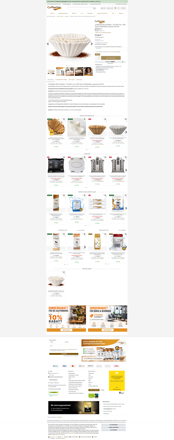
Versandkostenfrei (100, 181)
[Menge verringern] (99, 59)
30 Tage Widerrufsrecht (96, 4)
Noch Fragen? (72, 79)
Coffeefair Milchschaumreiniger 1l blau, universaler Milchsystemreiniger (77, 214)
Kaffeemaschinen (62, 13)
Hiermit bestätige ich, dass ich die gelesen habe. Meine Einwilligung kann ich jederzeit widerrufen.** (64, 350)
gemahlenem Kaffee (85, 420)
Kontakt (102, 390)
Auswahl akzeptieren (113, 427)
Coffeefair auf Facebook (122, 4)
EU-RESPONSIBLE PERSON (61, 79)
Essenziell (52, 436)
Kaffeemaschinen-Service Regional (76, 393)
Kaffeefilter (67, 16)
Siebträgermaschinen (103, 422)
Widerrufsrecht (72, 376)
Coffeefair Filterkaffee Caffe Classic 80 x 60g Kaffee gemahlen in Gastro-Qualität (56, 176)
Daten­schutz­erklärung (60, 434)
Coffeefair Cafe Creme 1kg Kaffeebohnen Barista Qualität (56, 253)
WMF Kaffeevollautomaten (84, 422)
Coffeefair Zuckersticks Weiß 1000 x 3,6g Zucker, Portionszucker (97, 214)
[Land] (115, 8)
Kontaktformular (53, 379)
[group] (56, 127)
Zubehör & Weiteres (102, 13)
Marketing (66, 436)
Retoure (90, 378)
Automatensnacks (116, 420)
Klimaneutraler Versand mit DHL (81, 4)
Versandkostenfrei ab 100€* (54, 4)
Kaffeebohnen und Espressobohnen (96, 420)
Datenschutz (91, 373)
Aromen (123, 420)
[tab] (50, 80)
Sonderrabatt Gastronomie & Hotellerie (77, 380)
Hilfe (70, 378)
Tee (81, 13)
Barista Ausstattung (73, 387)
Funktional (52, 438)
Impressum (90, 376)
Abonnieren (64, 353)
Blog (89, 380)
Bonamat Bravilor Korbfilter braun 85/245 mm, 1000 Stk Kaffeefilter (97, 138)
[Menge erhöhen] (99, 57)
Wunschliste (99, 64)
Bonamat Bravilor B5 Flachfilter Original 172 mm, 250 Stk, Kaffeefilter (76, 176)
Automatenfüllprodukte (107, 420)
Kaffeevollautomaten (75, 422)
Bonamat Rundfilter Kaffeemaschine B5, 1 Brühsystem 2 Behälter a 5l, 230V (97, 176)
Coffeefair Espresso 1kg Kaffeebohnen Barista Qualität (77, 253)
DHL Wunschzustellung (86, 436)
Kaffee (52, 13)
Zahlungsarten (72, 373)
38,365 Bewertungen (117, 389)
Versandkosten (105, 42)
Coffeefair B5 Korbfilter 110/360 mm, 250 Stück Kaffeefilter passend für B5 (56, 291)
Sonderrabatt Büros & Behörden (75, 382)
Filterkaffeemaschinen (94, 422)
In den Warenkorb (111, 58)
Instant (74, 13)
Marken (121, 13)
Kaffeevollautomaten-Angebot (75, 386)
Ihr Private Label (72, 391)
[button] (110, 62)
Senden (97, 54)
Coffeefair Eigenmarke (93, 386)
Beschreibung (50, 79)
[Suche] (94, 8)
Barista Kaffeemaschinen (112, 422)
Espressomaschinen (122, 422)
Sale (113, 13)
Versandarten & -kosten (74, 375)
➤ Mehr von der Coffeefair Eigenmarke (103, 32)
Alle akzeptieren (113, 424)
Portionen (90, 13)
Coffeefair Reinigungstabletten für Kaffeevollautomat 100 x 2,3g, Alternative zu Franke (118, 253)
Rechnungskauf (67, 4)
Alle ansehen (81, 230)
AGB (89, 375)
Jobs (89, 384)
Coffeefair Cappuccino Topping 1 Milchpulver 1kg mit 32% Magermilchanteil (56, 214)
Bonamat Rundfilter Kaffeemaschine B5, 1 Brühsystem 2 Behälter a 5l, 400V (117, 176)
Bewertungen (79, 79)
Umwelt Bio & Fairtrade (73, 389)
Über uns (90, 382)
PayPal (95, 436)
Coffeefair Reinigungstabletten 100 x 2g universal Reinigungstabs (118, 214)
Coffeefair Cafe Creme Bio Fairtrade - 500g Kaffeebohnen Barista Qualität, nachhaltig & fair (97, 253)
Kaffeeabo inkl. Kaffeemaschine (75, 384)
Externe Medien (75, 436)
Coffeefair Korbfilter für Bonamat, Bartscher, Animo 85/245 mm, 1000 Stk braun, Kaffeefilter (56, 138)
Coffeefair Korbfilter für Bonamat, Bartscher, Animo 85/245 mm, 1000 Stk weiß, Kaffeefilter (76, 138)
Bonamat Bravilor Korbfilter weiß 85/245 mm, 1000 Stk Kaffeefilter (117, 138)
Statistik (59, 436)
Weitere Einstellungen (60, 438)
